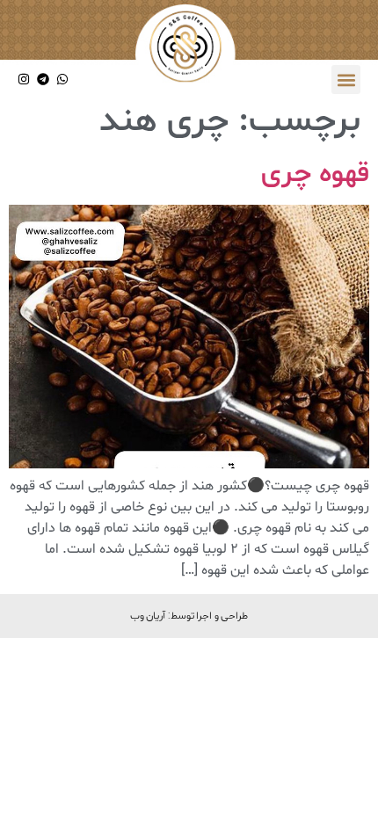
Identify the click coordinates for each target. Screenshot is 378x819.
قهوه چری (315, 174)
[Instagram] (24, 79)
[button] (345, 79)
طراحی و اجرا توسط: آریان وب (189, 615)
